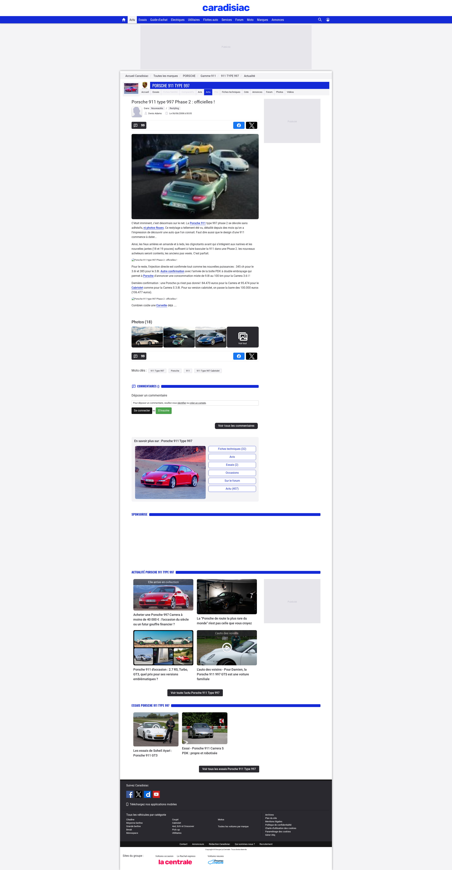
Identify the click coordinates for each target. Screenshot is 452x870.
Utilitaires (194, 20)
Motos (221, 819)
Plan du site (271, 818)
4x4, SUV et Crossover (183, 826)
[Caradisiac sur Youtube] (156, 795)
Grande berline (133, 826)
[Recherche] (320, 19)
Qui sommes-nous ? (245, 844)
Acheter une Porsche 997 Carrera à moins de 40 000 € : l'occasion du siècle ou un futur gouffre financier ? (161, 619)
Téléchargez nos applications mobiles (153, 804)
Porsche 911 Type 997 (170, 85)
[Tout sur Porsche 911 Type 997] (131, 93)
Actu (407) (232, 488)
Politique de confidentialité (278, 825)
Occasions (232, 472)
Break (129, 829)
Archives (269, 814)
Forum (239, 20)
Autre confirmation (172, 271)
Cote (246, 92)
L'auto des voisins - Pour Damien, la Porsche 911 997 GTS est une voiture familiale (223, 674)
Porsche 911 (198, 223)
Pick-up (176, 829)
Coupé (175, 819)
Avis (200, 92)
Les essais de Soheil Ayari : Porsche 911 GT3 (152, 753)
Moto (250, 20)
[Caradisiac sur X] (139, 795)
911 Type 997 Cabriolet (208, 370)
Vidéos (290, 92)
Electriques (178, 20)
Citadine (130, 819)
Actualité (249, 76)
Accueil (145, 92)
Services (227, 20)
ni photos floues (154, 227)
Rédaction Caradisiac (219, 844)
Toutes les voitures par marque (233, 826)
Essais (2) (232, 464)
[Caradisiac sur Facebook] (130, 795)
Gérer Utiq (270, 835)
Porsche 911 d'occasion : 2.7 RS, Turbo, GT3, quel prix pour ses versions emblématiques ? (160, 674)
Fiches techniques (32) (232, 449)
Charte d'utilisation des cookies (280, 828)
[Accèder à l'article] (163, 595)
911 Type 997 (157, 370)
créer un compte (198, 403)
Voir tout (242, 343)
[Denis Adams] (137, 116)
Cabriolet (137, 287)
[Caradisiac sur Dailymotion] (148, 795)
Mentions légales (273, 821)
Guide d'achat (158, 20)
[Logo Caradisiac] (226, 14)
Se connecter (142, 410)
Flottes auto (210, 20)
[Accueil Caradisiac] (124, 19)
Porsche (148, 276)
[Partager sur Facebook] (239, 124)
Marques (262, 20)
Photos (279, 92)
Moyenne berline (134, 823)
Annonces (278, 20)
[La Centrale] (175, 865)
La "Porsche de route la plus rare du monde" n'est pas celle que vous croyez (224, 621)
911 (188, 370)
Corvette (161, 305)
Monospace (132, 833)
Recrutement (266, 844)
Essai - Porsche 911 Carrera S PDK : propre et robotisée (203, 750)
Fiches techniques (231, 92)
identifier (181, 403)
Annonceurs (198, 844)
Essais (143, 20)
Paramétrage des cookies (278, 831)
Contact (183, 844)
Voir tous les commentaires (236, 425)
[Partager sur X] (252, 124)
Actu (132, 20)
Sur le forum (232, 480)
